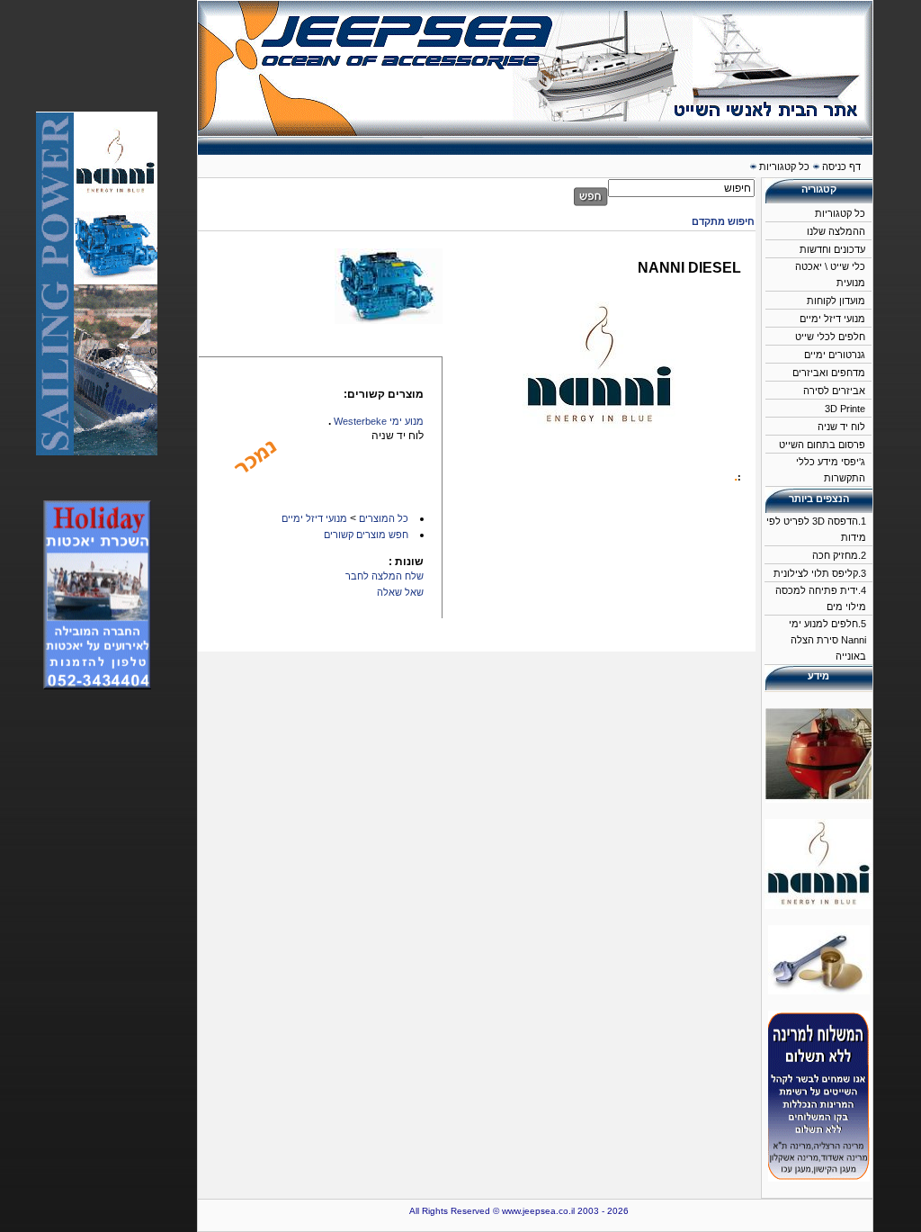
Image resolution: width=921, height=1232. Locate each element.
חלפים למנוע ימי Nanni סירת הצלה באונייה (827, 639)
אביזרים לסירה (834, 390)
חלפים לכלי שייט (830, 336)
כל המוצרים (383, 518)
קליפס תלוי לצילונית (815, 573)
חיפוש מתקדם (723, 221)
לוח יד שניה (841, 426)
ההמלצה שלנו (836, 231)
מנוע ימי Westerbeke (379, 421)
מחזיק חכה (835, 555)
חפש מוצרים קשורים (366, 534)
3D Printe (845, 408)
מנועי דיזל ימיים (832, 318)
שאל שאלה (400, 592)
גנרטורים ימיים (834, 354)
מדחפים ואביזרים (828, 372)
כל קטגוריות (840, 213)
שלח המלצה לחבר (384, 576)
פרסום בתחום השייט (822, 444)
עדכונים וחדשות (832, 249)
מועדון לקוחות (836, 300)
